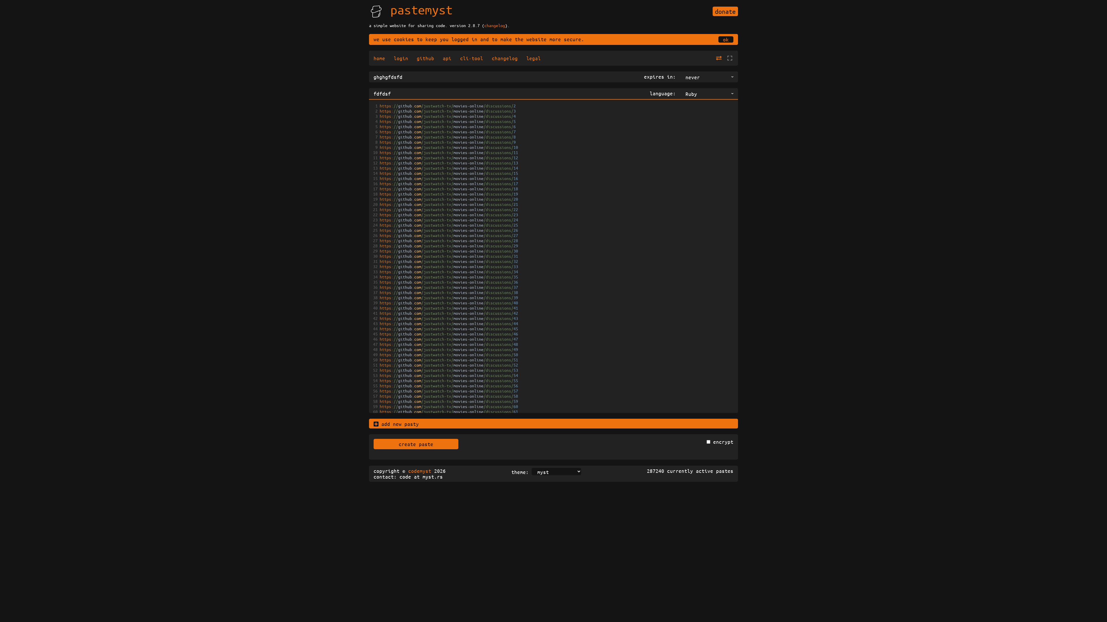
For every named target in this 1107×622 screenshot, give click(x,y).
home (379, 58)
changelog (494, 25)
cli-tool (471, 58)
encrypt (723, 442)
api (447, 58)
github (425, 58)
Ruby (691, 94)
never (693, 77)
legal (533, 58)
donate (725, 11)
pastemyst (421, 9)
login (401, 58)
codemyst (419, 471)
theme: (520, 472)
